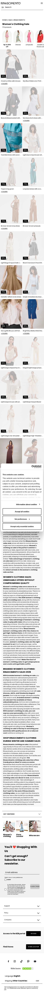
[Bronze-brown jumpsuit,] (33, 209)
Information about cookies (26, 504)
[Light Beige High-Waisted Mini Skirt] (33, 419)
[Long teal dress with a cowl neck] (33, 172)
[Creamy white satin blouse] (11, 64)
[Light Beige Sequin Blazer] (33, 385)
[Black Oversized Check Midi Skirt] (33, 246)
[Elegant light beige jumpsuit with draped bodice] (33, 351)
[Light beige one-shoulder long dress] (11, 419)
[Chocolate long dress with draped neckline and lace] (11, 453)
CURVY (9, 879)
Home (4, 20)
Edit (37, 981)
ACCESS (33, 934)
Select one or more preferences (14, 877)
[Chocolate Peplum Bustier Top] (33, 453)
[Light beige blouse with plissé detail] (11, 385)
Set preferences (21, 519)
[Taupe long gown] (11, 172)
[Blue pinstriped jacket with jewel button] (11, 101)
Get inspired (9, 814)
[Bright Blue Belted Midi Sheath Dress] (33, 314)
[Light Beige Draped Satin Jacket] (11, 246)
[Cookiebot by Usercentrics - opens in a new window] (31, 466)
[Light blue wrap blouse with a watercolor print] (33, 138)
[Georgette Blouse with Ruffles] (11, 314)
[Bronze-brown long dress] (11, 209)
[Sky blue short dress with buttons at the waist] (33, 101)
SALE (10, 20)
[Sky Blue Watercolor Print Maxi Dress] (33, 64)
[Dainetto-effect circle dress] (11, 280)
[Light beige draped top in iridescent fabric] (11, 351)
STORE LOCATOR (33, 947)
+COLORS (4, 84)
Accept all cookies (22, 512)
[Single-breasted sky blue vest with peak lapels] (33, 280)
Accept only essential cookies (22, 526)
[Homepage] (11, 3)
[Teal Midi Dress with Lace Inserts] (11, 138)
